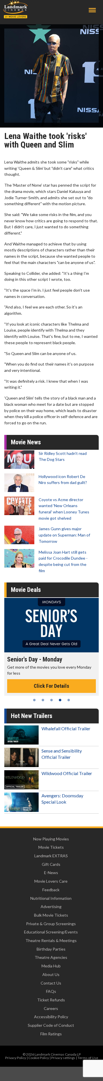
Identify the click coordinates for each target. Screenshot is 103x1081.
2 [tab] (43, 700)
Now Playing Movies (51, 838)
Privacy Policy (15, 1058)
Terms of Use (88, 1058)
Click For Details (51, 686)
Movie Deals (26, 589)
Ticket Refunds (51, 999)
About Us (51, 974)
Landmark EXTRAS (51, 855)
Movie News (26, 442)
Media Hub (51, 965)
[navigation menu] (92, 10)
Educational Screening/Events (51, 931)
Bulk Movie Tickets (51, 915)
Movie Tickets (51, 847)
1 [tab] (34, 700)
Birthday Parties (51, 949)
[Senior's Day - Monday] (51, 625)
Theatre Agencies (51, 957)
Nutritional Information (51, 898)
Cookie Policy (38, 1058)
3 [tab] (51, 700)
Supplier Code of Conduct (51, 1025)
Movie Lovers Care (51, 881)
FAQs (51, 991)
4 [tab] (60, 700)
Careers (51, 1008)
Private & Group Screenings (51, 923)
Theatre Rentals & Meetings (51, 940)
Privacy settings (63, 1058)
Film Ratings (51, 1033)
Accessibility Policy (51, 1016)
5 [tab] (69, 700)
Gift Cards (51, 864)
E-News (51, 872)
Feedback (51, 889)
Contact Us (51, 983)
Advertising (51, 906)
